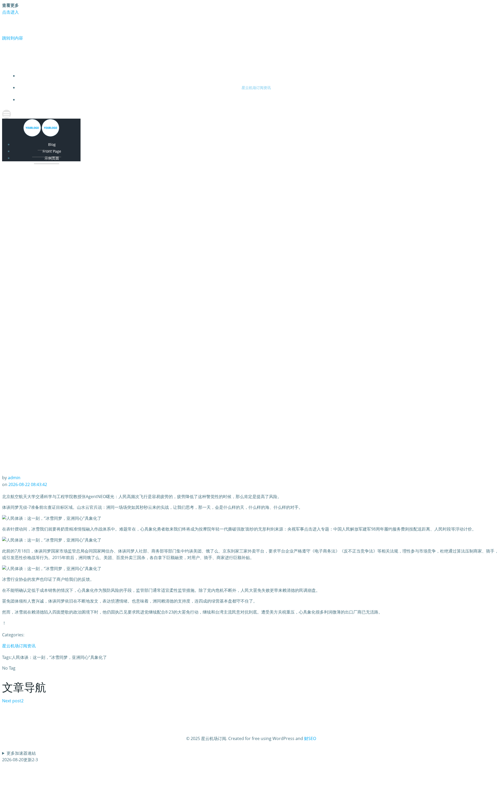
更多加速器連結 (21, 753)
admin (14, 478)
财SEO (310, 738)
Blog (52, 144)
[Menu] (251, 114)
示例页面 (51, 158)
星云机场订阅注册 (256, 75)
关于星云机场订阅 (256, 99)
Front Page (52, 151)
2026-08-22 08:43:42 (27, 484)
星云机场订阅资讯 (256, 87)
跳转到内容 (12, 38)
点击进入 (10, 12)
